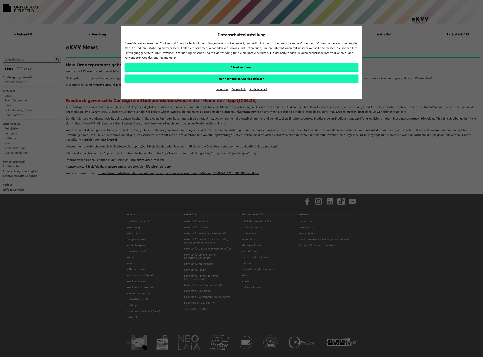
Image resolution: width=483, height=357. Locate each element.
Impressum (222, 89)
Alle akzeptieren (241, 67)
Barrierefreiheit (258, 89)
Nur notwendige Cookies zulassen (241, 79)
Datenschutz (239, 89)
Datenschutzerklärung (177, 53)
